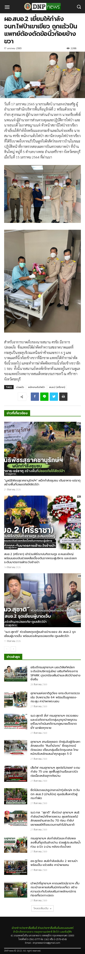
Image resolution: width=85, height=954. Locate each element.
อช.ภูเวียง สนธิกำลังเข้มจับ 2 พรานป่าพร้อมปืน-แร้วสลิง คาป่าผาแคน (54, 863)
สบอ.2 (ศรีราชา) (57, 387)
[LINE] (44, 397)
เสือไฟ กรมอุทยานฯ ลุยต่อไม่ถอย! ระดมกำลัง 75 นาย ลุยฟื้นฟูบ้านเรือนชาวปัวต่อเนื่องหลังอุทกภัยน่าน (55, 772)
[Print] (63, 397)
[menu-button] (7, 7)
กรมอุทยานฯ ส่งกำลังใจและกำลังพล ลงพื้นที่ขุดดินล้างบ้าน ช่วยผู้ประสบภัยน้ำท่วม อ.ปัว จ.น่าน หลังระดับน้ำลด (56, 842)
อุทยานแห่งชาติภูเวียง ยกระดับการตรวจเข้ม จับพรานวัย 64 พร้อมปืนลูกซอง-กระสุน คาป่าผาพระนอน (55, 697)
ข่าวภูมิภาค (10, 473)
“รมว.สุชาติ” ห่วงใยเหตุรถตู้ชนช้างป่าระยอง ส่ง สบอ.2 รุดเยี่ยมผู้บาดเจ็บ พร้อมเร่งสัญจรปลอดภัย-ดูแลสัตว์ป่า (40, 634)
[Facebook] (35, 397)
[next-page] (13, 649)
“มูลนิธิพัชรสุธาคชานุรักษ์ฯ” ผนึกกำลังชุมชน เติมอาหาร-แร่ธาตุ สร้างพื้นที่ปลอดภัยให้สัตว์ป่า (42, 482)
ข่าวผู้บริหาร (11, 547)
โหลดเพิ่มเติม (41, 908)
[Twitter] (54, 397)
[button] (79, 6)
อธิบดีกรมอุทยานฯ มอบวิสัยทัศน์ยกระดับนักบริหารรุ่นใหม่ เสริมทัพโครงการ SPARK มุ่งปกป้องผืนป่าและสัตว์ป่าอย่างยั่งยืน (55, 673)
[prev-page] (6, 649)
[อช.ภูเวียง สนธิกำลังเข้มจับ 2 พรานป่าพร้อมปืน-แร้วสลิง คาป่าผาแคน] (15, 867)
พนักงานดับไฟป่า (36, 387)
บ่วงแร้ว (20, 387)
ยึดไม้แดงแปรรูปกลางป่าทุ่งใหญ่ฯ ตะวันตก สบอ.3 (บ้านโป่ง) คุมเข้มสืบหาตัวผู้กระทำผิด (55, 794)
